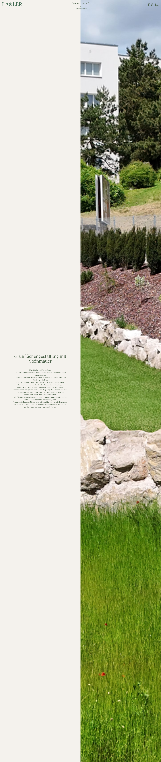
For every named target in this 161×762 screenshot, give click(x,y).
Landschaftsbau (80, 9)
